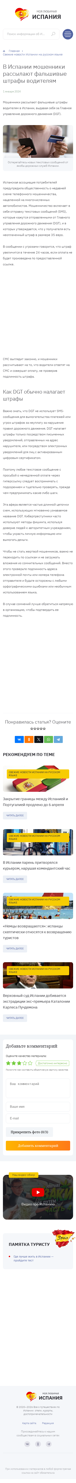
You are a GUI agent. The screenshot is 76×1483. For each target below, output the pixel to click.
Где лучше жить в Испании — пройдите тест (34, 1258)
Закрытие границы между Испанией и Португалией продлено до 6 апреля (35, 801)
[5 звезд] (44, 728)
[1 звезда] (31, 728)
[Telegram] (58, 739)
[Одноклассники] (29, 739)
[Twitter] (38, 739)
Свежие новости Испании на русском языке (34, 774)
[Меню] (68, 34)
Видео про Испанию (38, 1204)
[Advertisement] (38, 312)
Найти (53, 34)
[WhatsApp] (48, 739)
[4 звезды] (41, 728)
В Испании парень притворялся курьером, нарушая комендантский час (36, 865)
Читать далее (15, 815)
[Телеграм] (49, 1444)
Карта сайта (29, 1423)
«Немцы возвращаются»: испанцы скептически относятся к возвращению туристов (37, 932)
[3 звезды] (38, 728)
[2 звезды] (34, 728)
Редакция (48, 1423)
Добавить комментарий (38, 1145)
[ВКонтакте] (19, 739)
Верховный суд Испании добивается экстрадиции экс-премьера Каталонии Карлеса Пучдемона (36, 1001)
